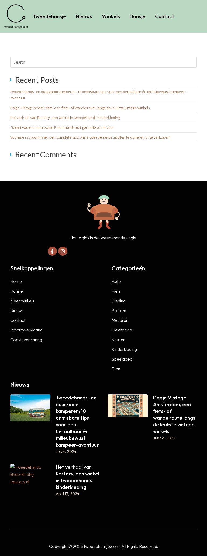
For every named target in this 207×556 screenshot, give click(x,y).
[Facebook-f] (52, 251)
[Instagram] (62, 251)
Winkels (111, 16)
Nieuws (84, 16)
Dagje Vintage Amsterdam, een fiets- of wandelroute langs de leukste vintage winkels (80, 107)
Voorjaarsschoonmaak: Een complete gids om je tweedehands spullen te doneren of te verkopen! (90, 137)
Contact (164, 16)
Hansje (137, 16)
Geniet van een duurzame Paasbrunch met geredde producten (62, 127)
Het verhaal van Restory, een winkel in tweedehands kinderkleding (65, 117)
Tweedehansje (49, 16)
